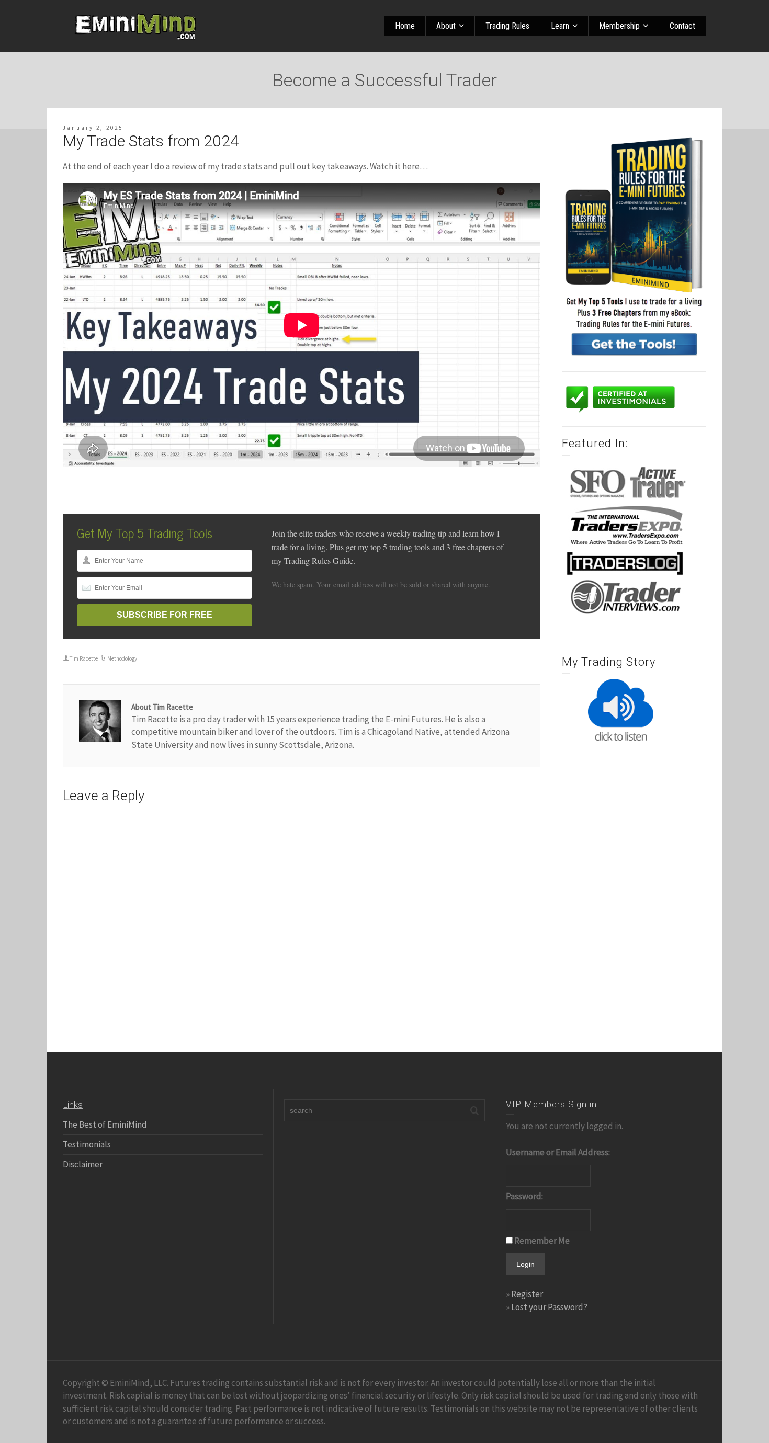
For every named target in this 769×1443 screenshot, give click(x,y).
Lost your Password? (549, 1307)
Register (527, 1294)
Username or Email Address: (558, 1152)
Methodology (122, 658)
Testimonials (87, 1144)
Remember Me (542, 1240)
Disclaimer (83, 1164)
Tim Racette (84, 658)
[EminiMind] (136, 25)
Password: (524, 1196)
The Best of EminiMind (105, 1124)
